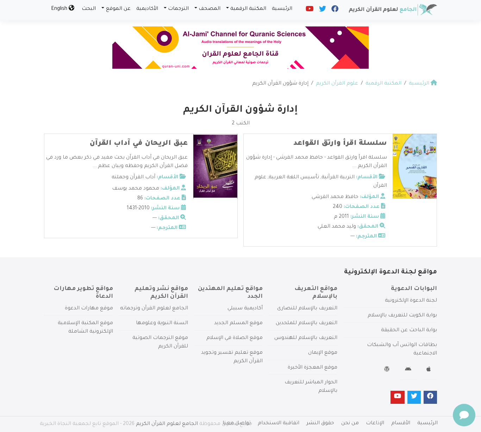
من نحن (350, 423)
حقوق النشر (320, 423)
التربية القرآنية (338, 177)
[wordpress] (388, 370)
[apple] (429, 370)
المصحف (209, 9)
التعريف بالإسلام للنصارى (307, 308)
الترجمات (178, 9)
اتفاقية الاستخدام (278, 423)
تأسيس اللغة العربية (294, 177)
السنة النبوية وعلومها (162, 323)
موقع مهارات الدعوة (89, 308)
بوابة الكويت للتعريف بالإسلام (402, 316)
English (60, 9)
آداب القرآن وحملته (133, 177)
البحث (89, 9)
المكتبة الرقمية (248, 9)
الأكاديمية (147, 9)
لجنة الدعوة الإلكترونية (411, 301)
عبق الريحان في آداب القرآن (138, 144)
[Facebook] (334, 10)
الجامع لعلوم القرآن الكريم (167, 424)
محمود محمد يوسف (135, 189)
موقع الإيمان (322, 353)
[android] (409, 370)
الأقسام (400, 423)
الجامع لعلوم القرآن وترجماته (154, 308)
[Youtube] (309, 10)
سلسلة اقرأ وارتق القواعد (340, 144)
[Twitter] (322, 10)
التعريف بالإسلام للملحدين (306, 323)
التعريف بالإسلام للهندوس (305, 338)
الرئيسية (282, 9)
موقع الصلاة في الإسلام (234, 338)
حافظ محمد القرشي (335, 197)
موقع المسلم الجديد (238, 323)
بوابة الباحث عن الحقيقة (409, 330)
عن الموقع (118, 9)
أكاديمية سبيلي (245, 308)
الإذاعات (375, 423)
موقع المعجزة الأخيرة (312, 368)
